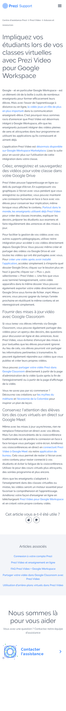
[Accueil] (17, 5)
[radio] (29, 520)
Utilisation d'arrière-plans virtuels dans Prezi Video (33, 585)
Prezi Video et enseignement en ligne (33, 562)
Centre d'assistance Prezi (14, 20)
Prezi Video (35, 20)
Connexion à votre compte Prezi (33, 556)
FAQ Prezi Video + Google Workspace (33, 568)
